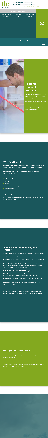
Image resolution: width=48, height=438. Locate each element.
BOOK (42, 23)
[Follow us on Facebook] (20, 40)
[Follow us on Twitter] (24, 40)
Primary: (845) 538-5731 (18, 11)
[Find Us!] (27, 40)
